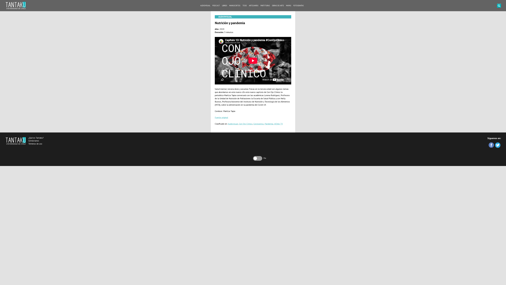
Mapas (288, 5)
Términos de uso (35, 143)
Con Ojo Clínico (245, 123)
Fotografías (298, 5)
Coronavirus (258, 123)
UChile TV (278, 123)
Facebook (492, 145)
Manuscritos (234, 5)
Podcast (216, 5)
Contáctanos (33, 140)
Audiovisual (205, 5)
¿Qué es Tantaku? (36, 138)
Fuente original (221, 117)
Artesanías (253, 5)
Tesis (244, 5)
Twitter (498, 145)
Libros (224, 5)
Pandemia (269, 123)
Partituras (265, 5)
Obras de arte (278, 5)
